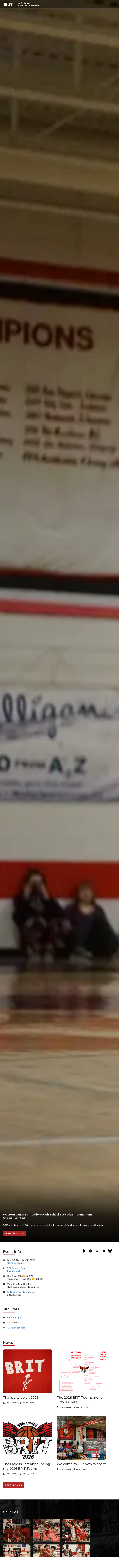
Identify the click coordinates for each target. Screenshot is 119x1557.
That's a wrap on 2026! (21, 1398)
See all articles (13, 1485)
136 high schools (16, 1327)
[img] (16, 1530)
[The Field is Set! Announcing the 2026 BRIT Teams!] (28, 1438)
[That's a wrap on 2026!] (28, 1371)
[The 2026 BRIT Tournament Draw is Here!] (82, 1371)
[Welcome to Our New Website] (82, 1438)
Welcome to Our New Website (82, 1464)
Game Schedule (14, 1233)
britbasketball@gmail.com (21, 1292)
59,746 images (14, 1317)
